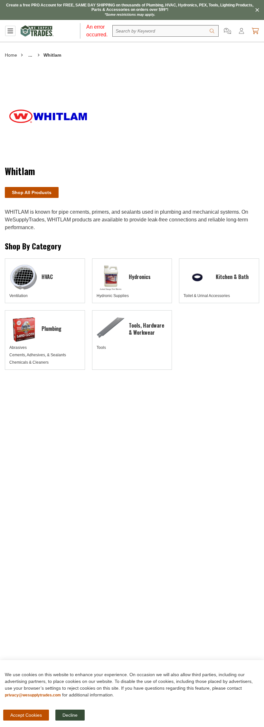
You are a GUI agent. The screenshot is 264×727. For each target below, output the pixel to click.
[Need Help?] (227, 31)
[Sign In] (241, 31)
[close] (257, 10)
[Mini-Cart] (255, 30)
